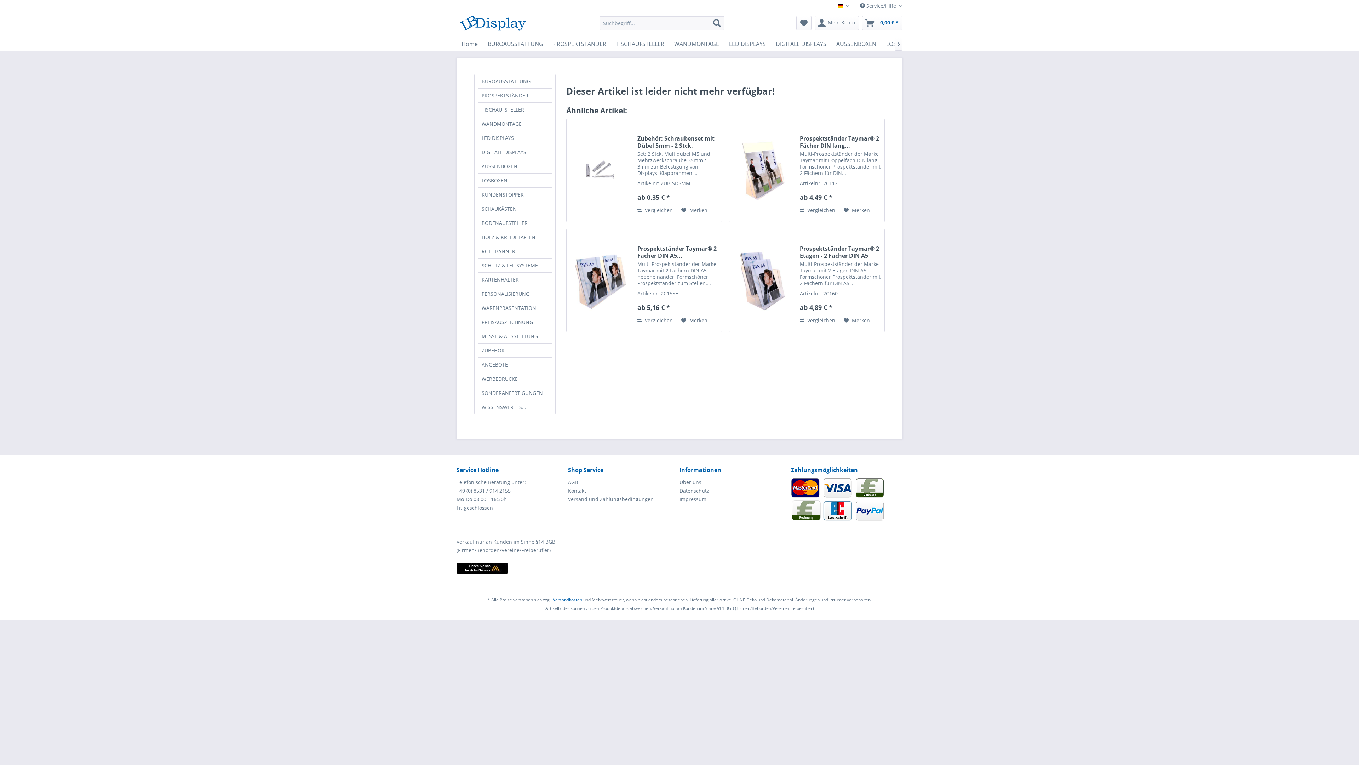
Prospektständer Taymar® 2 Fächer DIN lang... (839, 142)
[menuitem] (662, 23)
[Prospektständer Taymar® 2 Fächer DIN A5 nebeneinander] (600, 280)
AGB (573, 482)
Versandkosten (567, 600)
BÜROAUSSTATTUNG (506, 81)
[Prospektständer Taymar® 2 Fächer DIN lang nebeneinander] (763, 170)
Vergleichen (658, 210)
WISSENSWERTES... (504, 407)
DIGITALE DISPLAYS (504, 152)
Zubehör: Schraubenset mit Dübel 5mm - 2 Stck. (676, 142)
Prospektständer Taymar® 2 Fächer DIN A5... (677, 252)
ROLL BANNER (498, 251)
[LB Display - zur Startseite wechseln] (493, 25)
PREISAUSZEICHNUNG (507, 322)
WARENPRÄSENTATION (509, 308)
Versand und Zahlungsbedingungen (611, 499)
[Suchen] (717, 23)
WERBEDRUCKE (500, 378)
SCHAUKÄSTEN (499, 208)
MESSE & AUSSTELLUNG (510, 336)
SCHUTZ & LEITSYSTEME (510, 265)
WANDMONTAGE (502, 123)
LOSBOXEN (495, 180)
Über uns (690, 482)
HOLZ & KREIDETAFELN (508, 237)
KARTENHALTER (500, 279)
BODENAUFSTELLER (505, 223)
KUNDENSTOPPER (503, 194)
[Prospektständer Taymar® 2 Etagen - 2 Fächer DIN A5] (763, 280)
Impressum (693, 499)
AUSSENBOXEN (499, 166)
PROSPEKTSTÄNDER (505, 95)
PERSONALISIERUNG (505, 293)
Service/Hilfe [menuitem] (881, 5)
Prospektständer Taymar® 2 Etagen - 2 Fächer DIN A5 (839, 252)
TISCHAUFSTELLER (503, 109)
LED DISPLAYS (498, 138)
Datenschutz (694, 490)
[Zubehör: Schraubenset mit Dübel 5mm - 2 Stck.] (600, 170)
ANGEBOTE (495, 364)
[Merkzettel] (804, 23)
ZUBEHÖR (493, 350)
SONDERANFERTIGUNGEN (512, 393)
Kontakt (577, 490)
